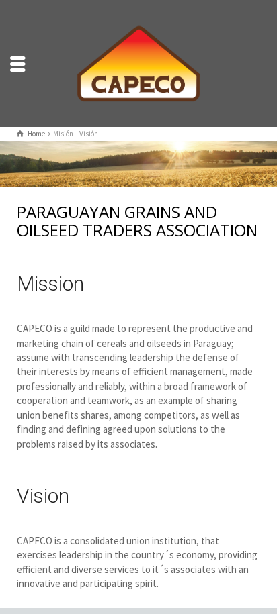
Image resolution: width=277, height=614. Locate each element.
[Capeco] (138, 62)
